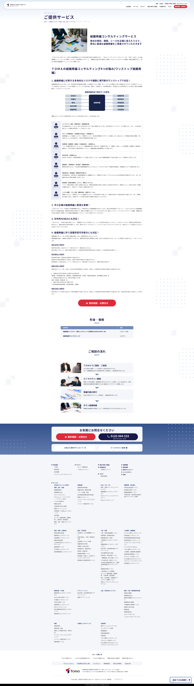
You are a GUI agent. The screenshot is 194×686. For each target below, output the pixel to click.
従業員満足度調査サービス (131, 554)
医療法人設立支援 (129, 607)
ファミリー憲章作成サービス (86, 504)
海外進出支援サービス (130, 490)
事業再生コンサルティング (61, 535)
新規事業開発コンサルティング (62, 552)
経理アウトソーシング (60, 509)
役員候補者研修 (105, 633)
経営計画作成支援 (59, 533)
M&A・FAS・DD (105, 485)
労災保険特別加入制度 (107, 553)
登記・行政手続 (82, 530)
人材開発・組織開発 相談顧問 (132, 552)
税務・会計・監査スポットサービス (62, 523)
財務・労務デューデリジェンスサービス (109, 488)
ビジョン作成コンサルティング (132, 533)
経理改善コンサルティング (61, 604)
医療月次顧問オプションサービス (132, 599)
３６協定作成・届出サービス (109, 560)
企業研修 (103, 623)
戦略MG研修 (57, 504)
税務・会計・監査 (59, 487)
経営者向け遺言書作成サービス (86, 560)
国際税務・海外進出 (129, 485)
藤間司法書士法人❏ (127, 658)
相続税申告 (57, 626)
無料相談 (125, 467)
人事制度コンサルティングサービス (109, 541)
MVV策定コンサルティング (61, 549)
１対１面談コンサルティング (132, 549)
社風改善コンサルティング (131, 535)
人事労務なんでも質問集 (107, 571)
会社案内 (55, 465)
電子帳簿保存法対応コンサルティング (62, 610)
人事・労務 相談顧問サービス (109, 533)
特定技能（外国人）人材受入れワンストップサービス (86, 557)
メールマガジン (127, 472)
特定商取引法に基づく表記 (83, 663)
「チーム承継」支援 (83, 492)
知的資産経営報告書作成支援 (86, 495)
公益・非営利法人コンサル (108, 591)
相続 (55, 623)
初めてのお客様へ (117, 663)
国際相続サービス (59, 642)
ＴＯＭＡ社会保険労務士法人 (82, 658)
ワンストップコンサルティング (62, 474)
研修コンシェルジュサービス (109, 626)
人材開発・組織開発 (129, 530)
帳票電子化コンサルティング (62, 614)
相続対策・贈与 (58, 628)
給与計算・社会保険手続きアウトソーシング (109, 549)
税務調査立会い (58, 492)
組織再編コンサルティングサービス (109, 492)
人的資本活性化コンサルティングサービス (62, 543)
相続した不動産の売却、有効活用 (62, 631)
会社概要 (56, 472)
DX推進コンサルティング (61, 600)
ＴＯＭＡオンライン (83, 469)
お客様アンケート (106, 469)
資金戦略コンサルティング (61, 538)
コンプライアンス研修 (107, 628)
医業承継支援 (128, 612)
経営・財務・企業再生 (60, 530)
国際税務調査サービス (130, 492)
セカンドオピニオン (59, 495)
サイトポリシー (96, 663)
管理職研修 (104, 631)
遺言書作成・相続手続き (84, 549)
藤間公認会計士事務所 (114, 658)
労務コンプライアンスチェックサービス (109, 583)
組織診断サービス (59, 547)
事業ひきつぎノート (83, 497)
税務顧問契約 (58, 490)
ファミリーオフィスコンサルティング (86, 500)
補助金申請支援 (58, 540)
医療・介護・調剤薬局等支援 (132, 591)
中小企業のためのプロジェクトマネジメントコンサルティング (132, 560)
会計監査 (56, 515)
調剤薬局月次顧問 (129, 602)
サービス (55, 483)
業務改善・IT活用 (59, 591)
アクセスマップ (118, 679)
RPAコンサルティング (60, 607)
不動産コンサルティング (84, 623)
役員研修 (103, 635)
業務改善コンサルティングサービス (62, 594)
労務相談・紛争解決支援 (107, 535)
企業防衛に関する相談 (60, 506)
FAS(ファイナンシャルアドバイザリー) (109, 497)
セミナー (78, 465)
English (161, 3)
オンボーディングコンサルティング (132, 543)
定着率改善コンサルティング (132, 540)
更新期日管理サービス (84, 553)
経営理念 (56, 469)
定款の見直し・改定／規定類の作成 (86, 538)
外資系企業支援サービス (131, 487)
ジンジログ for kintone (130, 547)
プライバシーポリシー (68, 663)
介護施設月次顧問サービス (131, 604)
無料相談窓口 (107, 663)
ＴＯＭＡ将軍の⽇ (59, 501)
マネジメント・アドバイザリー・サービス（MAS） (62, 498)
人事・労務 (104, 530)
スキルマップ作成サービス (131, 556)
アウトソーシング (82, 591)
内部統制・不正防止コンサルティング (62, 512)
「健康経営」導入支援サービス (109, 558)
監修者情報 (104, 476)
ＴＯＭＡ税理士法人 (66, 658)
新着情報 (125, 465)
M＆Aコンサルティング (107, 500)
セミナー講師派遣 (82, 467)
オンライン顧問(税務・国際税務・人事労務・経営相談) (62, 518)
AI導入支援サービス (59, 602)
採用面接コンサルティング (131, 563)
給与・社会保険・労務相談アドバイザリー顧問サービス (109, 579)
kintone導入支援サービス (61, 597)
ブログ (101, 474)
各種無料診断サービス (107, 569)
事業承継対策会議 (82, 487)
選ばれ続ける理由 (105, 465)
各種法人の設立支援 (83, 546)
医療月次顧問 (128, 593)
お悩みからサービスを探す (61, 485)
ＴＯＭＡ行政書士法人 (99, 658)
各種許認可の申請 (82, 544)
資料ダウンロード (128, 469)
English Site (128, 663)
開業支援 (126, 609)
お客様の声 (103, 467)
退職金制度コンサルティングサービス (109, 545)
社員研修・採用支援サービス (109, 555)
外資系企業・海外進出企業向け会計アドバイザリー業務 (132, 495)
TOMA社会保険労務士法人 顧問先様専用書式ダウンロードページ (110, 564)
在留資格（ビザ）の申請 (84, 541)
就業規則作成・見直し (107, 538)
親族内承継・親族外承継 (84, 490)
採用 (157, 3)
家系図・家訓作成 (82, 551)
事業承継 (80, 485)
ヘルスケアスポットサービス (132, 617)
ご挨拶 (56, 467)
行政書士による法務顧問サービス (86, 534)
